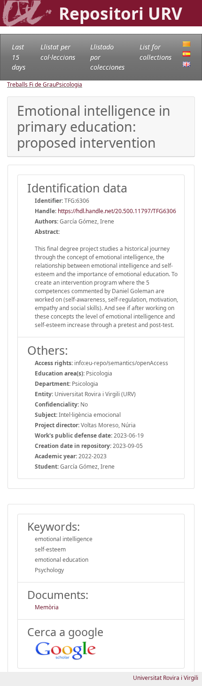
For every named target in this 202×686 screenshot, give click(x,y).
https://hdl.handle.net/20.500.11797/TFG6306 (117, 211)
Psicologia (69, 84)
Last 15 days (18, 57)
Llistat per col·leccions (57, 52)
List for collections (155, 52)
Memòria (47, 607)
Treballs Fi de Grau (31, 84)
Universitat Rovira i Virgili (165, 678)
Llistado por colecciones (107, 57)
